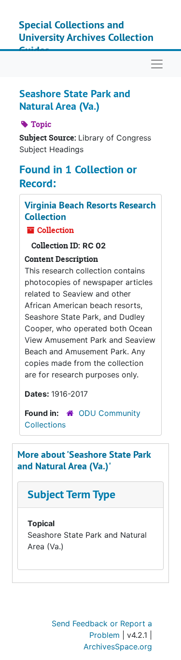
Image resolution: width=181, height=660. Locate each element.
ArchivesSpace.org (118, 646)
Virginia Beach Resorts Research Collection (90, 211)
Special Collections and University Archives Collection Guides (86, 37)
